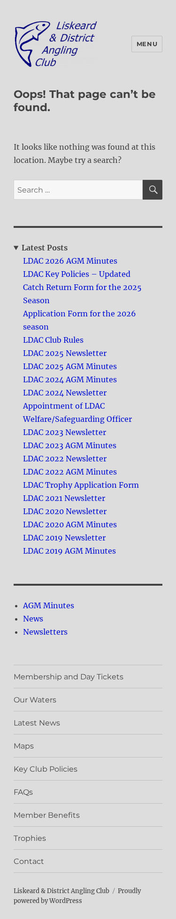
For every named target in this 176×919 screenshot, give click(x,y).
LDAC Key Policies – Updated (76, 274)
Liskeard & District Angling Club (61, 891)
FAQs (23, 792)
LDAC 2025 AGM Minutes (70, 366)
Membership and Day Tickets (68, 676)
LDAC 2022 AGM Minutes (70, 471)
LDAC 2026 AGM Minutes (70, 261)
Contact (29, 861)
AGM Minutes (48, 605)
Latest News (37, 722)
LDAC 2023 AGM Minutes (69, 445)
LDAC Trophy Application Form (81, 485)
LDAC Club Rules (53, 340)
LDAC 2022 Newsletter (65, 458)
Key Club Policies (45, 769)
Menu (147, 44)
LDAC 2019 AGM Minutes (69, 551)
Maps (24, 746)
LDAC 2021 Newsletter (64, 498)
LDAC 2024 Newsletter (65, 392)
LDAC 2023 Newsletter (64, 432)
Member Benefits (47, 815)
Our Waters (35, 699)
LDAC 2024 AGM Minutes (70, 379)
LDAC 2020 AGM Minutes (70, 524)
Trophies (30, 838)
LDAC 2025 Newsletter (65, 353)
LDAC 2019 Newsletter (64, 537)
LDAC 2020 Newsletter (65, 511)
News (33, 618)
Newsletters (45, 632)
